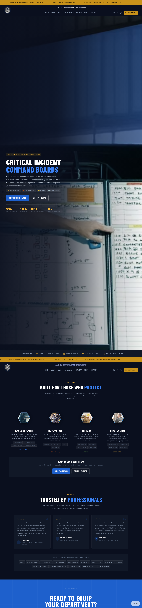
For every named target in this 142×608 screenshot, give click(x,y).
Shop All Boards (61, 471)
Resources (68, 13)
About (86, 13)
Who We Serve (56, 13)
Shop (47, 13)
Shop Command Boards (17, 198)
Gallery (79, 13)
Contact (94, 13)
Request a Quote (130, 12)
